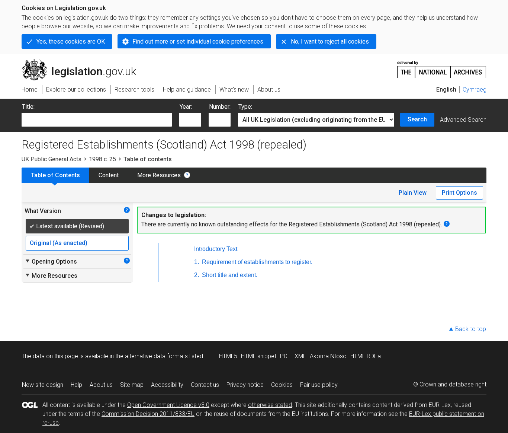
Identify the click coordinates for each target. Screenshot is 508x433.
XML (300, 356)
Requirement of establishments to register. (256, 262)
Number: (220, 106)
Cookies (282, 384)
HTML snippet (258, 356)
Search (417, 119)
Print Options (459, 192)
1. (196, 262)
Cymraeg (474, 89)
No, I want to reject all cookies (330, 41)
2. (196, 275)
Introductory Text (215, 249)
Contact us (205, 384)
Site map (132, 384)
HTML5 (228, 356)
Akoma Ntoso (328, 356)
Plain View (413, 192)
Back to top (470, 328)
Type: (245, 106)
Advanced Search (463, 119)
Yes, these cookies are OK (70, 41)
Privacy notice (245, 384)
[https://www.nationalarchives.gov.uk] (441, 66)
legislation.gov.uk (83, 62)
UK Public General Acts (51, 159)
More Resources (159, 175)
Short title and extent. (228, 275)
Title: (28, 106)
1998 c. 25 (102, 159)
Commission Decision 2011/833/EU (148, 413)
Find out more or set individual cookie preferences (197, 41)
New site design (42, 384)
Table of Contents (55, 175)
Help (76, 384)
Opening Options (51, 261)
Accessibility (167, 384)
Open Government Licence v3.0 (168, 404)
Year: (186, 106)
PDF (285, 356)
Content (109, 175)
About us (101, 384)
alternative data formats (156, 356)
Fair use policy (319, 384)
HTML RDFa (365, 356)
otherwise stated (270, 404)
